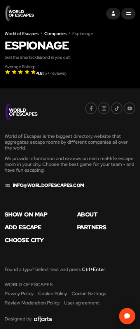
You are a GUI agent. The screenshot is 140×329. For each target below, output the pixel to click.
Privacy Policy (19, 293)
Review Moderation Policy (32, 303)
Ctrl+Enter (93, 269)
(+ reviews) (54, 73)
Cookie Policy (52, 293)
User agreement (81, 303)
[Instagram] (104, 108)
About (87, 215)
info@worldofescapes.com (48, 185)
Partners (91, 227)
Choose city (24, 240)
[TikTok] (116, 108)
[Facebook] (91, 108)
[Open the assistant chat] (127, 316)
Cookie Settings (89, 293)
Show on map (26, 215)
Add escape (23, 227)
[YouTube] (129, 108)
